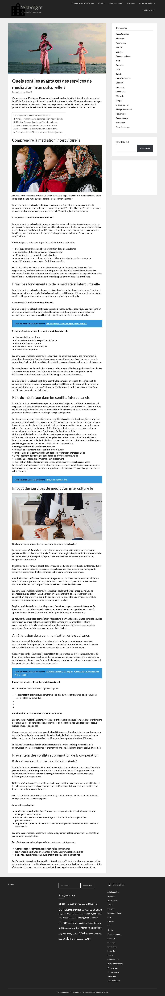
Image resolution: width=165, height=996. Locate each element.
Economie (120, 83)
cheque (97, 909)
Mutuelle (120, 96)
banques (75, 909)
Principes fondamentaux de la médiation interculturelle (39, 119)
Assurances (121, 43)
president (74, 934)
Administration (122, 34)
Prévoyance (121, 114)
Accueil (11, 884)
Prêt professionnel (124, 109)
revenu (61, 939)
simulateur (120, 122)
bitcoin (82, 910)
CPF (118, 69)
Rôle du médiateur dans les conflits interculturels (36, 122)
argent (63, 903)
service (76, 939)
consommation (77, 914)
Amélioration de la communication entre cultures (36, 129)
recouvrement (95, 933)
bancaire (91, 903)
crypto (93, 914)
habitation (83, 923)
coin (70, 914)
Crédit (101, 3)
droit (75, 918)
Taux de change (122, 127)
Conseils (119, 65)
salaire (68, 938)
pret (81, 933)
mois (61, 927)
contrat (87, 914)
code (67, 914)
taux (87, 938)
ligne (96, 923)
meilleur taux (148, 10)
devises (71, 918)
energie (82, 917)
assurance (74, 903)
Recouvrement (122, 118)
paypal (61, 934)
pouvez (67, 933)
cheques (61, 914)
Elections (120, 87)
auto (83, 904)
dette (65, 917)
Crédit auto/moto (123, 78)
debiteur (99, 914)
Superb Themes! (102, 992)
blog (118, 61)
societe (81, 939)
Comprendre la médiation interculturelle (32, 115)
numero (85, 927)
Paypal (119, 100)
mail (99, 923)
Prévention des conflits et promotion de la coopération (39, 132)
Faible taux (121, 91)
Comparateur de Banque (83, 3)
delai (60, 918)
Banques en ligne (147, 3)
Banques (131, 3)
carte (88, 909)
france (75, 923)
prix (87, 934)
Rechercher (122, 142)
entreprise (92, 917)
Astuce (119, 47)
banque (65, 909)
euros (63, 922)
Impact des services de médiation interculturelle (36, 125)
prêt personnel (115, 3)
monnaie (67, 928)
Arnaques (120, 38)
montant (76, 927)
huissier (90, 923)
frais (69, 923)
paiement (96, 927)
